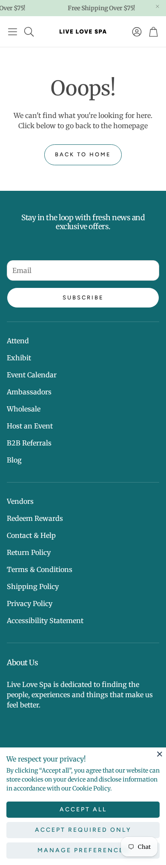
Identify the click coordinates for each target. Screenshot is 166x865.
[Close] (159, 753)
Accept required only (83, 829)
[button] (12, 31)
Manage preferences (83, 850)
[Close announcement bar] (157, 6)
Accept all (83, 809)
